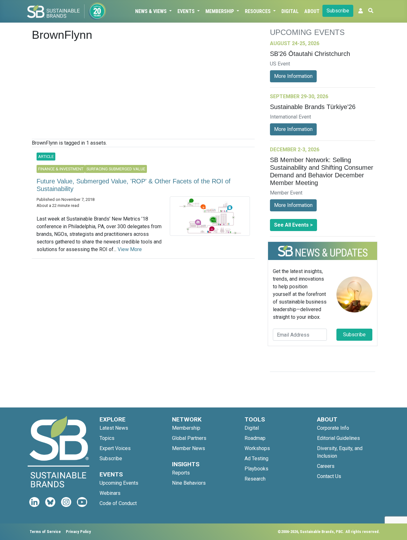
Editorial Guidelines (338, 438)
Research (255, 479)
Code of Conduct (118, 503)
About (312, 11)
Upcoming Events (119, 483)
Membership (220, 11)
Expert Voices (115, 448)
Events (186, 11)
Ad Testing (256, 458)
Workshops (257, 448)
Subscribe (338, 11)
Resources (258, 11)
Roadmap (255, 438)
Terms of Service (45, 531)
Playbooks (256, 469)
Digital (290, 11)
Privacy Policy (78, 531)
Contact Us (329, 476)
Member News (188, 448)
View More (130, 249)
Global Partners (189, 438)
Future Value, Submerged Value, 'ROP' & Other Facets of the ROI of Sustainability (134, 185)
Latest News (114, 428)
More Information (293, 76)
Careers (326, 466)
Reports (181, 473)
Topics (107, 438)
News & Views (151, 11)
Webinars (110, 493)
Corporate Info (333, 428)
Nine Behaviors (189, 483)
